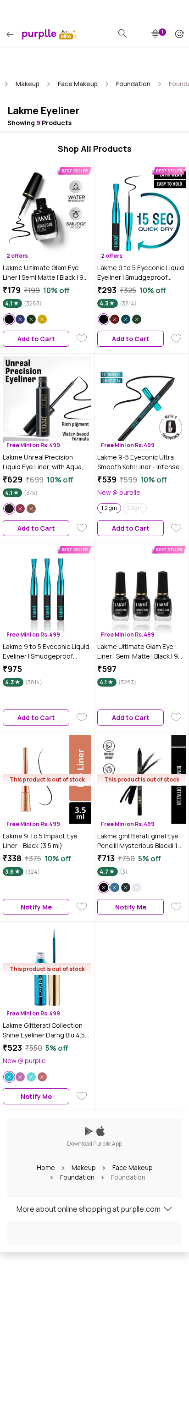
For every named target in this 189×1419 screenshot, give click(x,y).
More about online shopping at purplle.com (89, 1209)
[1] (155, 33)
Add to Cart (36, 338)
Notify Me (36, 907)
